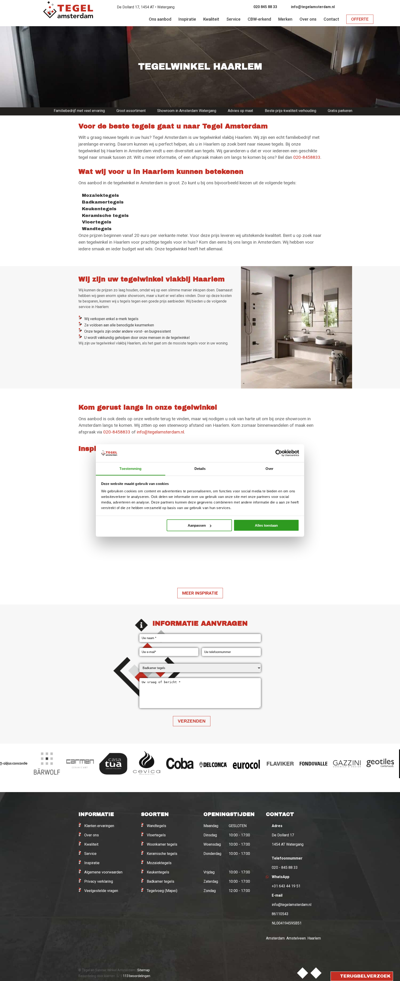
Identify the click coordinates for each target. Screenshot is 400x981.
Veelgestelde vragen (101, 891)
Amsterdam (275, 938)
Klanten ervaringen (99, 826)
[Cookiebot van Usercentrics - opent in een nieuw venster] (279, 453)
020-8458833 (306, 157)
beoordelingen (136, 976)
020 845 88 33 (265, 7)
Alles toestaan (266, 525)
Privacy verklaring (98, 881)
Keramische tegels (162, 853)
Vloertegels (156, 835)
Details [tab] (200, 468)
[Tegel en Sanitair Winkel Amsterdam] (68, 16)
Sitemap (143, 970)
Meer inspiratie (200, 593)
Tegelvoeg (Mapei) (162, 891)
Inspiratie (92, 863)
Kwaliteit (91, 844)
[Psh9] (169, 552)
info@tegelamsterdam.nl (313, 7)
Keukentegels (158, 872)
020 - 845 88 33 (285, 867)
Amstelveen (296, 938)
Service (90, 853)
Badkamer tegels (160, 881)
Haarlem (314, 938)
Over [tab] (269, 468)
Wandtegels (156, 826)
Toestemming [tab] (130, 468)
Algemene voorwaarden (103, 872)
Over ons (91, 835)
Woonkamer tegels (162, 844)
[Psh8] (107, 552)
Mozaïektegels (159, 863)
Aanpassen (197, 525)
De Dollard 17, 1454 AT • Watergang (146, 7)
